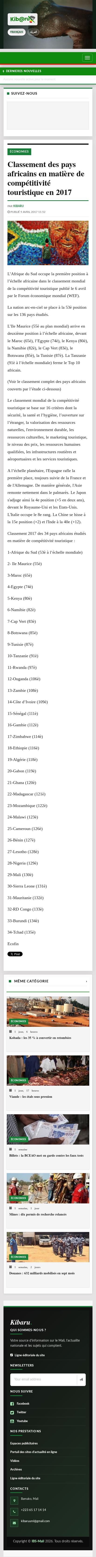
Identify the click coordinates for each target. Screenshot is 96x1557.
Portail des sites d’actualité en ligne (33, 1452)
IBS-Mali (38, 1541)
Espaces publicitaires (24, 1443)
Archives (16, 1469)
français (16, 32)
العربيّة (33, 32)
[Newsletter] (81, 1380)
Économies (19, 151)
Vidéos (14, 1461)
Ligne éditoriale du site (30, 1355)
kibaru (18, 206)
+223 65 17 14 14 (33, 1510)
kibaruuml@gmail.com (35, 1521)
